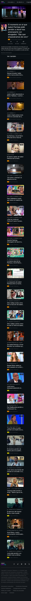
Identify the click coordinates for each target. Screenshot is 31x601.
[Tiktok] (18, 564)
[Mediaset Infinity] (3, 2)
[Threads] (21, 564)
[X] (29, 564)
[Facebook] (14, 564)
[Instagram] (25, 564)
